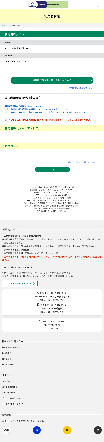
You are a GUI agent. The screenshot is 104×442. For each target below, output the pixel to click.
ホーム (4, 25)
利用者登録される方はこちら (80, 87)
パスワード (12, 146)
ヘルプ (4, 381)
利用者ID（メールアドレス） (23, 128)
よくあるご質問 (8, 387)
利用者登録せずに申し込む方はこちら (52, 80)
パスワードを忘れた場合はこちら (81, 162)
